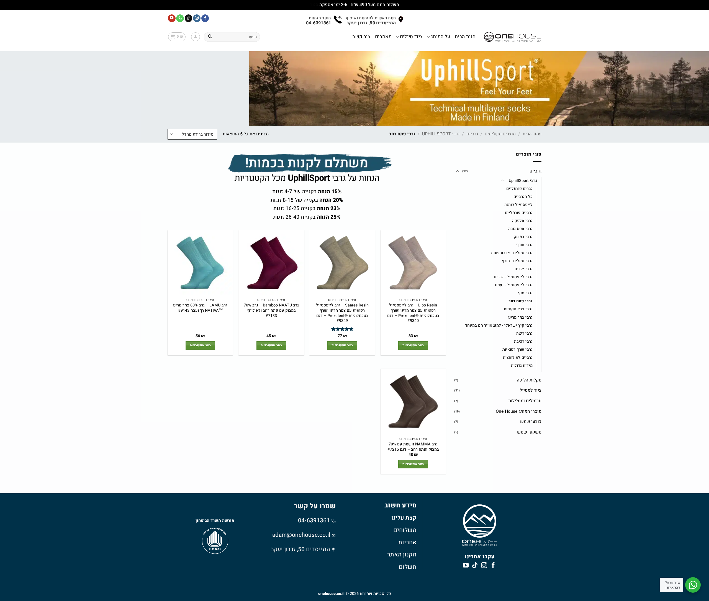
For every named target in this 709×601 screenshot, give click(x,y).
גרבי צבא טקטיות (518, 309)
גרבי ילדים (524, 269)
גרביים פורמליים (519, 213)
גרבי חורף (524, 245)
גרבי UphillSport (440, 134)
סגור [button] (314, 4)
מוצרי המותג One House (518, 411)
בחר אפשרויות (413, 345)
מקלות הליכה (529, 380)
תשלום (408, 567)
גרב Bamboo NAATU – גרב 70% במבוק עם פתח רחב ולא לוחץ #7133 (271, 310)
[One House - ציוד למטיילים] (512, 37)
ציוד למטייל (530, 390)
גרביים (472, 134)
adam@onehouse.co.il (301, 535)
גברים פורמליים (519, 189)
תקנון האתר (402, 554)
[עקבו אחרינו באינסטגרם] (197, 18)
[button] (195, 36)
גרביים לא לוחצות (518, 357)
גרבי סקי (525, 293)
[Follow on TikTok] (188, 18)
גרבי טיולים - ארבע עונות (512, 253)
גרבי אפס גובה (520, 229)
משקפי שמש (529, 432)
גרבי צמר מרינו (520, 317)
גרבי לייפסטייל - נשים (514, 285)
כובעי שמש (530, 421)
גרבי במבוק (523, 237)
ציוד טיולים (411, 36)
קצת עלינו (404, 517)
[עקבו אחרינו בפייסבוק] (205, 18)
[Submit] (210, 37)
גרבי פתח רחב (520, 301)
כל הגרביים (523, 197)
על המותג (440, 36)
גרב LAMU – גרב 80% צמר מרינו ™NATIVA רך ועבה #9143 (200, 308)
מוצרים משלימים (500, 134)
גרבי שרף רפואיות (517, 349)
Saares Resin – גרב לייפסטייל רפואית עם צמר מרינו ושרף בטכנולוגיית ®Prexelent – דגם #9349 (342, 313)
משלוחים (405, 530)
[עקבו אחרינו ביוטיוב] (172, 18)
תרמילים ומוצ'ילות (524, 401)
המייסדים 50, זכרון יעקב (300, 549)
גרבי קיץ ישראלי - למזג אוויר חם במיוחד (499, 325)
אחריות (407, 542)
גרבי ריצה (524, 333)
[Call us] (180, 18)
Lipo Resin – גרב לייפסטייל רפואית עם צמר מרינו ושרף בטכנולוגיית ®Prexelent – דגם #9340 (413, 313)
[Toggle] (457, 171)
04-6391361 (314, 520)
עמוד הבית (532, 134)
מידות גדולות (522, 365)
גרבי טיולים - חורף (517, 261)
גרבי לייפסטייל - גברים (513, 277)
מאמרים (383, 36)
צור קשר (361, 36)
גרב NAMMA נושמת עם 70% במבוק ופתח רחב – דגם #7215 (413, 447)
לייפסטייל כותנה (518, 205)
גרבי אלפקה (522, 221)
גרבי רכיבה (523, 341)
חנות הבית (465, 36)
